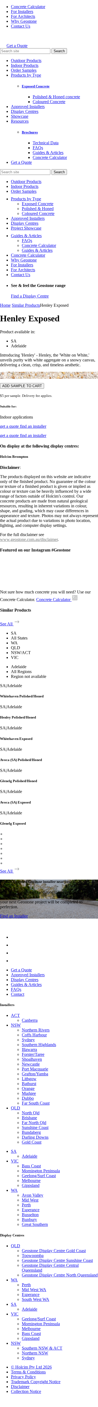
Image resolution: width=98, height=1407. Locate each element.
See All (7, 624)
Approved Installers (28, 106)
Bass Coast (31, 1166)
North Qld (30, 1113)
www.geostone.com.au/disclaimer (29, 539)
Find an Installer (14, 916)
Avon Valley (32, 1195)
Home (5, 305)
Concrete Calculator (28, 6)
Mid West (30, 1200)
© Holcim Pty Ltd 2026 (31, 1367)
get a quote (10, 426)
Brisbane (29, 1117)
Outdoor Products (26, 60)
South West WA (35, 1299)
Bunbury (29, 1219)
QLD (15, 1108)
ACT (15, 1015)
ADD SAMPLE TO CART (22, 386)
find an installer (33, 426)
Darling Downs (35, 1137)
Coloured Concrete (49, 101)
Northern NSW (35, 1353)
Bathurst (29, 1083)
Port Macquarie (35, 1069)
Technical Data (46, 143)
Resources (20, 121)
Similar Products (26, 305)
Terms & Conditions (28, 1372)
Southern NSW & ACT (42, 1348)
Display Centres (24, 111)
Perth (26, 1205)
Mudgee (29, 1093)
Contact (17, 994)
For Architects (23, 16)
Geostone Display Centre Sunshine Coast (57, 1260)
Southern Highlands (39, 1044)
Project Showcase (26, 228)
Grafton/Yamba (35, 1074)
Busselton (30, 1214)
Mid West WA (34, 1289)
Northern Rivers (36, 1030)
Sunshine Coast (35, 1127)
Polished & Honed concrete (56, 96)
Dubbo (28, 1098)
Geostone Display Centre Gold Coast (54, 1250)
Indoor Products (24, 65)
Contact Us (20, 26)
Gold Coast (31, 1142)
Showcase (19, 116)
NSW (16, 1025)
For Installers (22, 11)
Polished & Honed (38, 208)
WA (14, 1190)
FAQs (38, 147)
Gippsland (30, 1185)
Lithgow (29, 1078)
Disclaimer (20, 1386)
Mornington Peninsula (41, 1170)
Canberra (30, 1020)
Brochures (30, 132)
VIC (15, 1161)
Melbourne (31, 1180)
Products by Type (26, 75)
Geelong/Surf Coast (39, 1175)
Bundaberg (31, 1132)
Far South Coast (36, 1103)
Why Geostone (24, 21)
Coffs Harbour (34, 1035)
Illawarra (29, 1049)
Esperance (30, 1209)
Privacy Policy (23, 1377)
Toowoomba (33, 1255)
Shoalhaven (32, 1059)
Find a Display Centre (30, 296)
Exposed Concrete (36, 86)
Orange (28, 1088)
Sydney (28, 1039)
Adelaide (29, 1156)
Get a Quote (17, 45)
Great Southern (35, 1224)
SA (14, 1151)
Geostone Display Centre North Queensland (60, 1275)
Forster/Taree (33, 1054)
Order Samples (23, 70)
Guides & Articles (48, 152)
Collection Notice (26, 1391)
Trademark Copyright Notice (35, 1381)
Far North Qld (34, 1122)
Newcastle (31, 1064)
